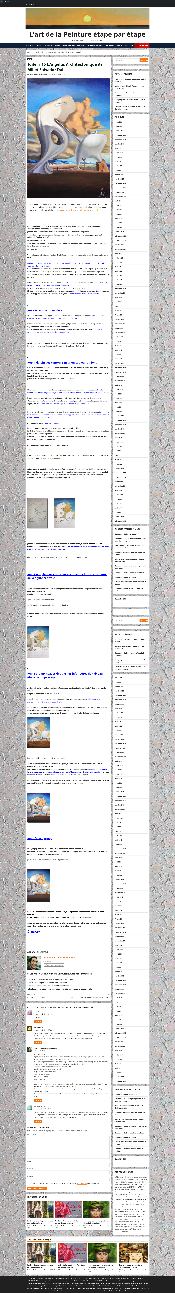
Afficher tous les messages (54, 965)
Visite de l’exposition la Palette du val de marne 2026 (67, 1222)
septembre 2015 (120, 433)
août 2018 (118, 297)
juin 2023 (118, 262)
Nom (29, 1161)
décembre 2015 (120, 420)
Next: (89, 995)
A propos (48, 45)
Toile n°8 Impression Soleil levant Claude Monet (49, 986)
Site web (30, 1176)
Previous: (36, 995)
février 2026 (119, 126)
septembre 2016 (120, 381)
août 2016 (118, 385)
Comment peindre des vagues (126, 534)
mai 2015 (118, 451)
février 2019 (119, 284)
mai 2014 (118, 503)
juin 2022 (118, 276)
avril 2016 (118, 403)
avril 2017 (118, 350)
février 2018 (119, 315)
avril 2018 (118, 306)
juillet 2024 (119, 205)
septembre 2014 (120, 486)
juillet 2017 (119, 337)
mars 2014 (118, 512)
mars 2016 (118, 407)
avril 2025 (118, 166)
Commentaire (32, 1134)
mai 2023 (118, 267)
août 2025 (118, 148)
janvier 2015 (119, 468)
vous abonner (82, 1183)
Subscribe (144, 45)
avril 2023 (118, 271)
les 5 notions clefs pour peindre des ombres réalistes (40, 1222)
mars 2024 (118, 223)
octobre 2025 (119, 144)
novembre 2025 (120, 140)
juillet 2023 (119, 258)
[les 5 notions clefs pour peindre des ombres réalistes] (40, 1209)
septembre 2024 (120, 197)
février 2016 (119, 411)
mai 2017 (118, 346)
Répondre (38, 1021)
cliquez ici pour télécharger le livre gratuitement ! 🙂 (78, 210)
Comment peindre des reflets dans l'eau (129, 573)
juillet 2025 (119, 153)
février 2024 (119, 227)
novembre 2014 (120, 477)
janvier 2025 (119, 179)
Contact (39, 45)
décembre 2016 (120, 368)
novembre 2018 (120, 289)
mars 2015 (118, 460)
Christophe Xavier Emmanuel (38, 74)
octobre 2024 (119, 192)
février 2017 (119, 359)
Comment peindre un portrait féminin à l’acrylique (95, 1222)
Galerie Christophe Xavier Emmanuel (70, 45)
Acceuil (30, 59)
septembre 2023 (120, 249)
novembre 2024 (120, 188)
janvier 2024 (119, 232)
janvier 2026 (119, 131)
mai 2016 (118, 398)
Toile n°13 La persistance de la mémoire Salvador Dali (51, 979)
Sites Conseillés (94, 45)
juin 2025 (118, 157)
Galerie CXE (120, 599)
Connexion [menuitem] (7, 1)
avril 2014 (118, 508)
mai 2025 (118, 162)
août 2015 (118, 438)
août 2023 (118, 254)
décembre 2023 (120, 236)
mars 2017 (118, 354)
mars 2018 (118, 311)
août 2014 (118, 490)
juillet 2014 (119, 495)
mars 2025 (118, 170)
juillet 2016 (119, 389)
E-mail (30, 1169)
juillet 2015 (119, 442)
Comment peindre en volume (125, 577)
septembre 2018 (120, 293)
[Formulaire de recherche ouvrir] (132, 45)
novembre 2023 (120, 240)
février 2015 (119, 464)
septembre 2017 (120, 333)
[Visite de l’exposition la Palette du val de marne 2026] (68, 1209)
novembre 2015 (120, 425)
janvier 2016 (119, 416)
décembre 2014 (120, 473)
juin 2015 (118, 447)
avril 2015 (118, 455)
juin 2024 (118, 210)
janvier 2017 (119, 363)
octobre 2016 (119, 376)
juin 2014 (118, 499)
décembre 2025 (120, 135)
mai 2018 (118, 302)
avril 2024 (118, 218)
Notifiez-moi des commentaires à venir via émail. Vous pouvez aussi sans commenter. (64, 1183)
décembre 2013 (120, 521)
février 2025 (119, 175)
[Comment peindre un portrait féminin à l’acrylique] (96, 1209)
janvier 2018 (119, 319)
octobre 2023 (119, 245)
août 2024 (118, 201)
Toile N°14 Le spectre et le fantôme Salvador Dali (49, 982)
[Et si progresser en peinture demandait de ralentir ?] (133, 1253)
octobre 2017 (119, 328)
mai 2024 (118, 214)
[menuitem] (1, 1)
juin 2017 (118, 341)
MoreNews (129, 1291)
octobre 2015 (119, 429)
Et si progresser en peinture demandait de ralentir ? (130, 1266)
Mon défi (29, 45)
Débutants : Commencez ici (116, 45)
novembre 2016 (120, 372)
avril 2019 (118, 280)
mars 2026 (118, 122)
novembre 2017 (120, 324)
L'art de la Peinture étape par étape (87, 34)
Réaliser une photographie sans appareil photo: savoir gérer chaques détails (60, 989)
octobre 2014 (119, 482)
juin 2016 (118, 394)
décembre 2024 (120, 183)
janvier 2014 (119, 517)
